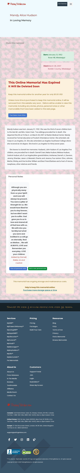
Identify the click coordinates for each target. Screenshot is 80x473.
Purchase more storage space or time (40, 290)
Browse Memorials (60, 340)
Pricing (33, 318)
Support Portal (35, 372)
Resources (58, 318)
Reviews (10, 382)
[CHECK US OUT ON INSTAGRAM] (21, 440)
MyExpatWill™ (12, 333)
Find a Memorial (59, 336)
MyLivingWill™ (12, 330)
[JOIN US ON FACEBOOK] (9, 440)
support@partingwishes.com (17, 432)
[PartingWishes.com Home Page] (16, 4)
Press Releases (13, 375)
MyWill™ (10, 323)
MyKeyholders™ (13, 350)
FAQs (55, 326)
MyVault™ (11, 343)
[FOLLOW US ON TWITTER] (15, 440)
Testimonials (12, 385)
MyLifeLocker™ (12, 336)
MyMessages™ (13, 347)
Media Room (12, 392)
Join (31, 375)
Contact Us (11, 395)
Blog (54, 323)
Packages (34, 326)
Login (32, 378)
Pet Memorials (12, 360)
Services (11, 318)
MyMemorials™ (13, 357)
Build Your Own (35, 330)
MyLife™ (10, 353)
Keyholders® (34, 382)
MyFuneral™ (11, 340)
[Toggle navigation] (71, 4)
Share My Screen (36, 385)
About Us (11, 367)
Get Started (62, 4)
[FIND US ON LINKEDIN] (28, 440)
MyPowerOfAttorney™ (15, 326)
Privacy (55, 333)
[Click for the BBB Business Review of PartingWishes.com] (13, 451)
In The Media (12, 378)
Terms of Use (58, 330)
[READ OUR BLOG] (34, 440)
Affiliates (10, 389)
